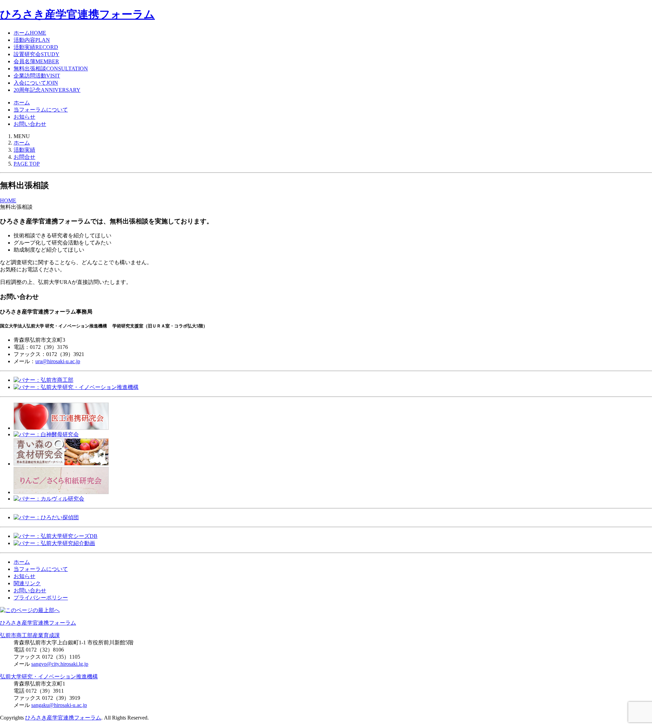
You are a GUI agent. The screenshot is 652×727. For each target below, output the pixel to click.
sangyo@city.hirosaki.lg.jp (59, 664)
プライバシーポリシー (41, 598)
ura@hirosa (47, 361)
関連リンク (27, 583)
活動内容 (32, 40)
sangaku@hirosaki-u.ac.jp (59, 705)
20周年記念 (47, 90)
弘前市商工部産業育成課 (30, 635)
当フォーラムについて (41, 110)
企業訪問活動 (37, 76)
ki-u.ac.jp (70, 361)
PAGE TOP (27, 164)
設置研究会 (36, 54)
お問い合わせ (30, 124)
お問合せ (24, 157)
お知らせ (24, 117)
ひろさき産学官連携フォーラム (77, 14)
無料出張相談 (51, 68)
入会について (36, 83)
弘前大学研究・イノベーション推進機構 (49, 676)
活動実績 (36, 47)
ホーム (30, 33)
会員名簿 (36, 61)
